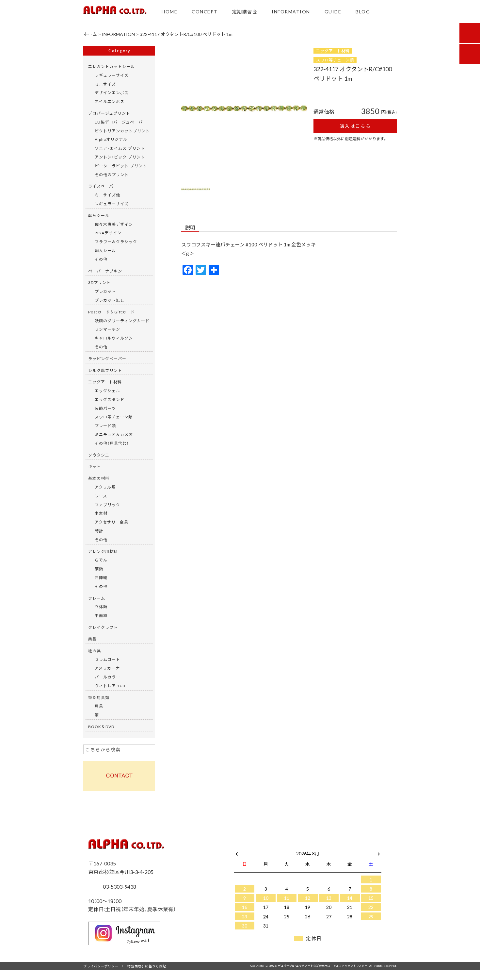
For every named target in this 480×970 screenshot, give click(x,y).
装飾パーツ (105, 408)
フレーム (96, 598)
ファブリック (107, 505)
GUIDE (333, 11)
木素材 (101, 513)
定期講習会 (245, 11)
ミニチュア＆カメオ (114, 434)
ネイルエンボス (109, 101)
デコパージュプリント (109, 113)
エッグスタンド (109, 399)
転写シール (98, 215)
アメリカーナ (107, 668)
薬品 (92, 639)
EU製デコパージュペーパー (121, 122)
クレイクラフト (103, 627)
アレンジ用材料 (103, 551)
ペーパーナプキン (105, 271)
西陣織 (101, 577)
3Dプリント (99, 282)
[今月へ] (265, 847)
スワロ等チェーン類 (335, 60)
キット (94, 466)
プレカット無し (109, 300)
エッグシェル (107, 390)
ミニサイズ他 (107, 195)
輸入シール (105, 250)
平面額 (101, 615)
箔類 (99, 569)
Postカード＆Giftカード (111, 312)
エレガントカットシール (111, 66)
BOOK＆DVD (101, 726)
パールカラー (107, 677)
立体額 (101, 607)
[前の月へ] (236, 852)
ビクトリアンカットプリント (122, 131)
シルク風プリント (105, 370)
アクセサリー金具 (111, 522)
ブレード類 (105, 425)
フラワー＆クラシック (116, 241)
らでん (101, 560)
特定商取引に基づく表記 (146, 965)
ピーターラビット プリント (121, 166)
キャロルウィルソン (114, 338)
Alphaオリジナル (111, 139)
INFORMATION (291, 11)
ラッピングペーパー (107, 358)
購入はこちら (355, 126)
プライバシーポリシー (101, 965)
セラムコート (107, 659)
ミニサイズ (105, 84)
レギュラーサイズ (112, 75)
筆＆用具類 (98, 697)
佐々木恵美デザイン (114, 224)
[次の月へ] (378, 852)
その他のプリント (112, 174)
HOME (169, 11)
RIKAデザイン (108, 233)
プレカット (105, 291)
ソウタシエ (98, 455)
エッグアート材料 (333, 51)
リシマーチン (107, 329)
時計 (99, 531)
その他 (101, 259)
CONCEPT (205, 11)
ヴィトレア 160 (110, 686)
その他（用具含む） (112, 443)
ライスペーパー (103, 186)
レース (101, 496)
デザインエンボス (112, 92)
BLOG (363, 11)
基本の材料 (98, 478)
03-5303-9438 (119, 886)
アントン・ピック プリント (120, 157)
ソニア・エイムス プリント (120, 148)
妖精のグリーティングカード (122, 321)
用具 (99, 706)
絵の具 (94, 651)
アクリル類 (105, 487)
